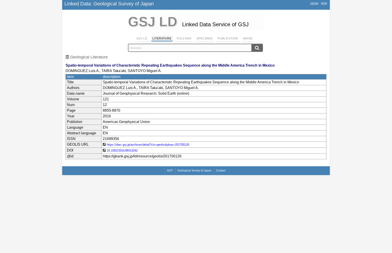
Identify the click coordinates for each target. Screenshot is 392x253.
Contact (220, 170)
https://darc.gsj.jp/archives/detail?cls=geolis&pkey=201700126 (148, 144)
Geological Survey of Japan (194, 170)
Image (248, 38)
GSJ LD (142, 38)
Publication (228, 38)
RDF (324, 3)
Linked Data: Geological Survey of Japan (109, 4)
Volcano (183, 38)
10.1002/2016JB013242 (122, 150)
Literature (162, 38)
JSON (314, 3)
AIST (170, 170)
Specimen (204, 38)
